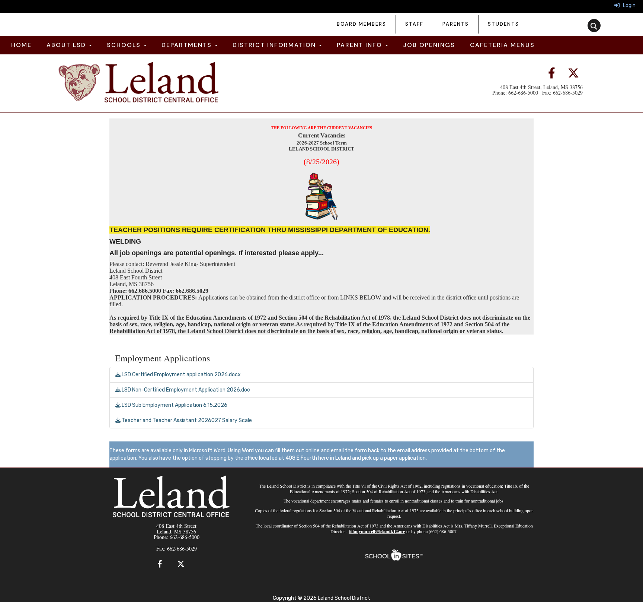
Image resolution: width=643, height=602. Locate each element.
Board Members (361, 24)
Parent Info (360, 45)
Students (503, 24)
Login (628, 5)
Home (21, 45)
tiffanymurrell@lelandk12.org (377, 531)
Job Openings (429, 45)
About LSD (67, 45)
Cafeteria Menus (502, 45)
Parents (455, 24)
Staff (414, 24)
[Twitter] (573, 73)
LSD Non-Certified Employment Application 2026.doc (185, 390)
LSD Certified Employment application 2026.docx (181, 374)
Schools (125, 45)
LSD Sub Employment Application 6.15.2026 (174, 405)
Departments (187, 45)
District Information (275, 45)
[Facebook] (554, 73)
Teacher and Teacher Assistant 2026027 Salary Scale (186, 420)
